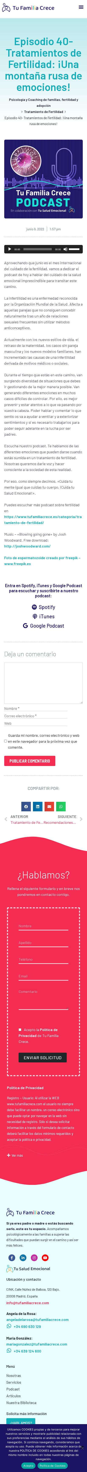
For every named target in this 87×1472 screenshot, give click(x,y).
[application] (43, 249)
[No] (82, 1447)
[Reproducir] (10, 249)
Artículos (13, 1395)
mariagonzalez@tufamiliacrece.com (36, 1344)
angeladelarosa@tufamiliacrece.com (37, 1319)
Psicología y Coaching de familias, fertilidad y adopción (43, 102)
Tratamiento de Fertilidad (43, 112)
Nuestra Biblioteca (21, 1402)
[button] (81, 7)
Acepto (28, 1465)
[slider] (75, 249)
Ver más (17, 1155)
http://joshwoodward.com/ (27, 546)
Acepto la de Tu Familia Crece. (38, 1035)
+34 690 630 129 (27, 1326)
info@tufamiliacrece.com (27, 1302)
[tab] (43, 1155)
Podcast (13, 1389)
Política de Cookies (53, 1465)
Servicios (13, 1382)
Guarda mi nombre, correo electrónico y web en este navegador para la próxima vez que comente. (43, 741)
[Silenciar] (65, 249)
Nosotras (13, 1375)
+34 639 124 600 (27, 1351)
